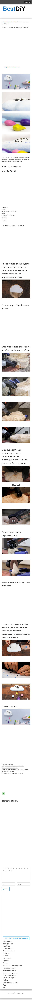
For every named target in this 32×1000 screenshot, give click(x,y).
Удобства (6, 946)
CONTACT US (20, 993)
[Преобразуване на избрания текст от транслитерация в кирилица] (9, 871)
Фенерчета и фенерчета (12, 965)
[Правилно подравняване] (19, 868)
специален (7, 67)
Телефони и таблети (10, 982)
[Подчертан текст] (8, 868)
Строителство (8, 948)
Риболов (6, 953)
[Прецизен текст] (11, 868)
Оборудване (7, 941)
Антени (6, 963)
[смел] (3, 868)
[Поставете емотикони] (22, 868)
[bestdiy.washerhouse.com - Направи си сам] (16, 8)
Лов (4, 985)
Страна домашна (9, 975)
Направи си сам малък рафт (10, 768)
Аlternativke (7, 958)
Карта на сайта (12, 993)
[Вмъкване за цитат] (6, 871)
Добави (5, 889)
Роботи (5, 980)
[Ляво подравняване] (13, 868)
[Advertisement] (16, 44)
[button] (27, 2)
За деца (13, 67)
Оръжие (6, 961)
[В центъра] (16, 868)
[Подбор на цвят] (27, 868)
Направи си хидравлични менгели (12, 773)
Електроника (8, 944)
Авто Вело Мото (9, 951)
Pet (4, 987)
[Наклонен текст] (6, 868)
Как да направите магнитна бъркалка (13, 766)
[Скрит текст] (3, 871)
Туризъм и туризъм (10, 973)
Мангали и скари (9, 970)
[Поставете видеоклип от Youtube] (24, 868)
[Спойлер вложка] (11, 871)
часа (18, 67)
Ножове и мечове (9, 968)
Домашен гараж (9, 978)
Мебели (6, 956)
